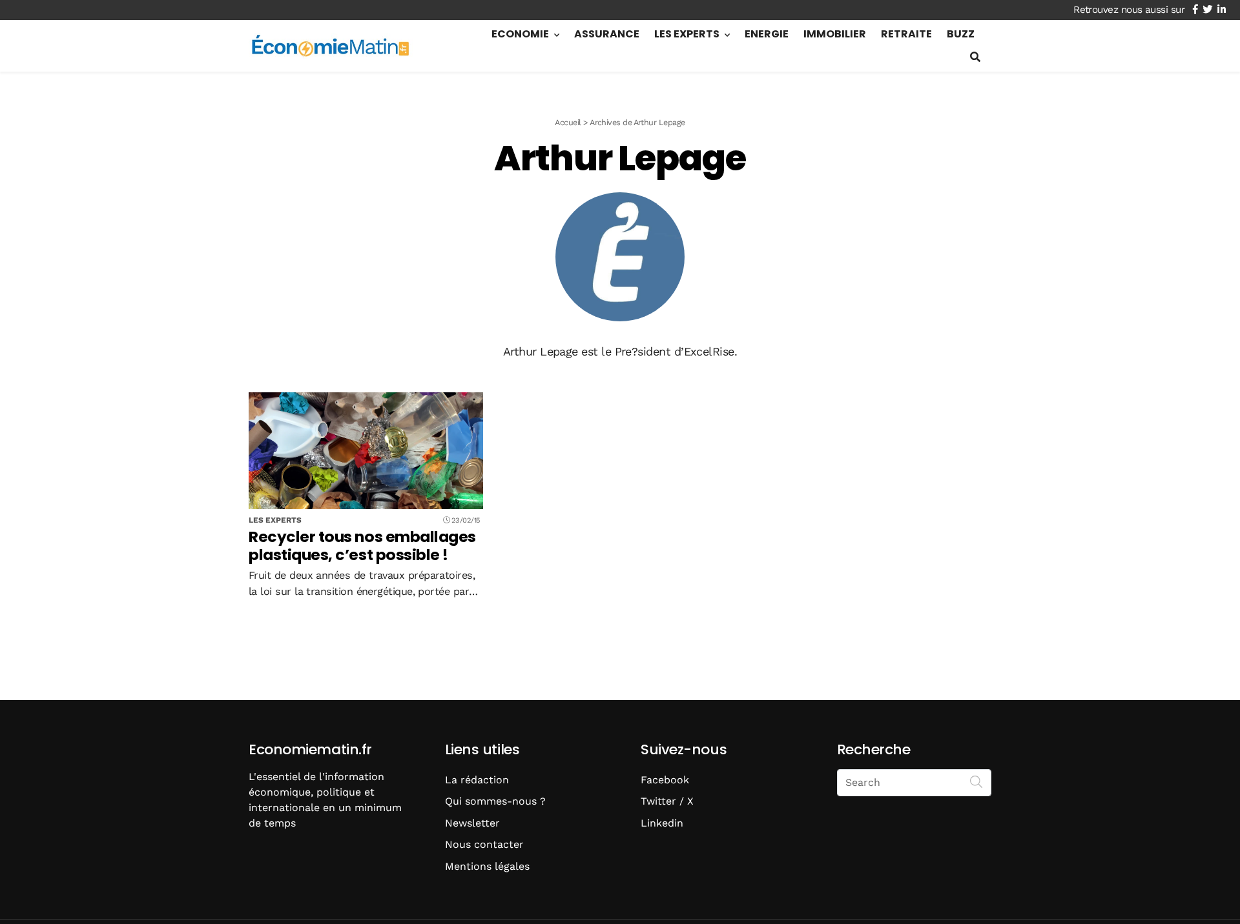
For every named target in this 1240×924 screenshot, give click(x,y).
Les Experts (686, 33)
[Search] (976, 781)
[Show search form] (975, 57)
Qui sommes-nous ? (495, 801)
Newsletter (472, 823)
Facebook (665, 780)
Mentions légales (487, 866)
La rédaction (477, 780)
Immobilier (834, 33)
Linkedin (662, 823)
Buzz (961, 33)
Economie (520, 33)
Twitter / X (667, 801)
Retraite (906, 33)
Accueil (568, 122)
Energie (767, 33)
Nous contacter (484, 844)
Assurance (606, 33)
